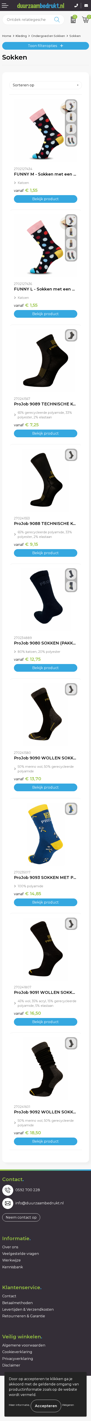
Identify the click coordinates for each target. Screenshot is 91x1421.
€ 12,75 (27, 659)
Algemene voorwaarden (23, 1345)
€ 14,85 (27, 893)
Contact (9, 1296)
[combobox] (26, 20)
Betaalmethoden (17, 1303)
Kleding (21, 36)
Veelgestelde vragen (20, 1254)
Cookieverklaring (17, 1352)
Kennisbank (12, 1267)
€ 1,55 (26, 190)
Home (6, 36)
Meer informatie (19, 1404)
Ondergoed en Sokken (48, 36)
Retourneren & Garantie (23, 1316)
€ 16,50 (27, 1013)
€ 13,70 (27, 778)
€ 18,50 (27, 1132)
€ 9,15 (26, 544)
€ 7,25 (26, 424)
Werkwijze (11, 1260)
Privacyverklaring (17, 1359)
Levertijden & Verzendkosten (28, 1309)
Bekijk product (45, 199)
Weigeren (68, 1404)
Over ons (10, 1247)
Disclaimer (11, 1365)
